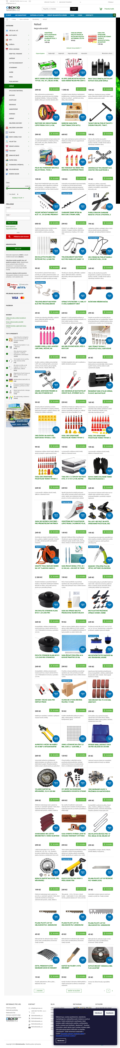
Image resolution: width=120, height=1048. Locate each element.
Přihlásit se (12, 223)
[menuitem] (8, 15)
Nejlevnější (51, 53)
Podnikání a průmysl (16, 164)
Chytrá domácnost (16, 63)
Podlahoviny (13, 81)
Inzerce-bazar (14, 174)
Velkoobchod (14, 169)
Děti (10, 40)
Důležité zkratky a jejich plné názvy (16, 326)
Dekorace (12, 104)
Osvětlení (12, 100)
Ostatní (12, 95)
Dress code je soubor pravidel (14, 322)
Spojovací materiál (16, 90)
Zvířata (11, 44)
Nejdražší (61, 53)
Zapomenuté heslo (11, 228)
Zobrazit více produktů (73, 48)
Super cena (13, 160)
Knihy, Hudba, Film (15, 137)
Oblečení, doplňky (15, 123)
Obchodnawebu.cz (36, 1021)
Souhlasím (109, 1013)
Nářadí (11, 86)
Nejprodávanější (72, 53)
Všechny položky (49, 2)
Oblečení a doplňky (16, 127)
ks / (18, 248)
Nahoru (40, 991)
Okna (11, 77)
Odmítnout (98, 1013)
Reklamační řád (10, 1012)
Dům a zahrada (14, 49)
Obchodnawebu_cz (36, 1015)
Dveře (11, 72)
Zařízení (12, 58)
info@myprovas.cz (36, 1008)
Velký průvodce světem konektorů (16, 318)
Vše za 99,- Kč (13, 30)
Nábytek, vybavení (15, 53)
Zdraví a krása (14, 146)
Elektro (12, 132)
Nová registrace (10, 226)
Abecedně (84, 53)
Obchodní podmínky (65, 2)
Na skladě (13, 194)
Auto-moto (13, 35)
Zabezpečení (13, 109)
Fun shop (12, 151)
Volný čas (12, 141)
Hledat (74, 9)
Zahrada (12, 114)
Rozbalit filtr (17, 198)
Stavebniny (13, 67)
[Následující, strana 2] (108, 990)
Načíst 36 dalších (74, 991)
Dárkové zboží (14, 155)
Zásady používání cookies (13, 1017)
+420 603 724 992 (36, 1011)
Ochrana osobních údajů (13, 1015)
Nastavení (60, 1040)
